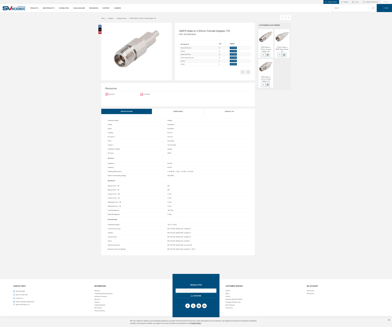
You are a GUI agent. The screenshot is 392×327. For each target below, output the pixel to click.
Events (228, 296)
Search (371, 8)
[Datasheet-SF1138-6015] (107, 94)
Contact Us (229, 111)
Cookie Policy (195, 323)
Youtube (199, 306)
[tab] (126, 111)
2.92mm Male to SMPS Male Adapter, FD (282, 49)
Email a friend (248, 72)
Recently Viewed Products (234, 299)
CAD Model (147, 94)
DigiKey (183, 51)
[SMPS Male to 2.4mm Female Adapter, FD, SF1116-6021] (265, 66)
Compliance (178, 111)
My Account (310, 290)
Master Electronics (186, 54)
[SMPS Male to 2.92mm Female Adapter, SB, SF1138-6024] (265, 36)
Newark (183, 61)
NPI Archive (98, 308)
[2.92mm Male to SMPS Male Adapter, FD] (282, 36)
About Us (97, 299)
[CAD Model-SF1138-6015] (141, 94)
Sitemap (97, 290)
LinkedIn (204, 306)
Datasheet (112, 94)
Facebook (187, 306)
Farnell (183, 64)
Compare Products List (371, 2)
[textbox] (350, 8)
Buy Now (233, 48)
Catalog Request (99, 305)
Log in (357, 2)
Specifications (127, 111)
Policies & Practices (100, 296)
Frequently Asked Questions (103, 293)
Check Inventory (332, 2)
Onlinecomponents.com (187, 57)
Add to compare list (242, 72)
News (227, 293)
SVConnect (310, 293)
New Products (230, 305)
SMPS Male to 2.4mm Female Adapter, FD (266, 79)
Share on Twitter (99, 29)
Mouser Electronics (186, 48)
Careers (97, 302)
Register (346, 2)
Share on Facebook (99, 26)
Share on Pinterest (99, 32)
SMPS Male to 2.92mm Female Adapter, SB (265, 49)
